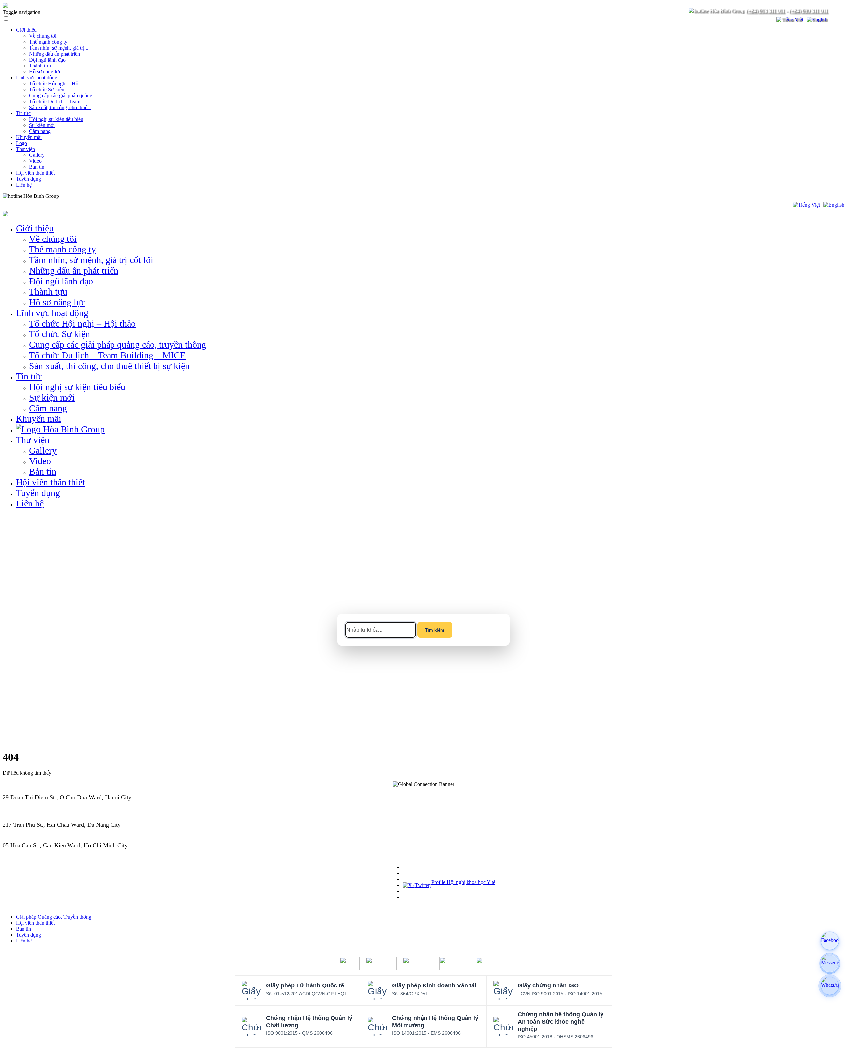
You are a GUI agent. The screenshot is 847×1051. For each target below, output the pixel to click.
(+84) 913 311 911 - (27, 804)
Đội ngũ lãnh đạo (47, 60)
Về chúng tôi (42, 36)
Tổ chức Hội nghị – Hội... (56, 83)
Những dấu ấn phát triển (54, 54)
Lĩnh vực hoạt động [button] (52, 313)
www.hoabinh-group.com (33, 852)
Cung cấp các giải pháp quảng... (62, 95)
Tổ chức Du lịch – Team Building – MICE (107, 355)
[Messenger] (830, 963)
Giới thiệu (26, 30)
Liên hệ (24, 185)
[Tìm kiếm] (767, 19)
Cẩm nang (40, 131)
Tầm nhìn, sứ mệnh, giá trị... (58, 48)
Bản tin (36, 167)
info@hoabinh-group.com (34, 831)
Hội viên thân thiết (35, 173)
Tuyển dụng (28, 179)
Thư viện (25, 149)
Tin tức (23, 113)
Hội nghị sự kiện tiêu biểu (56, 119)
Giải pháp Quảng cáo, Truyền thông (53, 917)
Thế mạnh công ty (48, 42)
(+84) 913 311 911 (765, 10)
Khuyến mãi (29, 137)
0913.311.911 (74, 196)
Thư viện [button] (32, 440)
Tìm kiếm (434, 630)
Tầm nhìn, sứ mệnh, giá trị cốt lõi (91, 260)
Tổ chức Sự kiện (46, 89)
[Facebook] (830, 941)
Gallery (37, 155)
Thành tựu (40, 65)
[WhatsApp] (830, 986)
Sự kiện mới (42, 125)
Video (35, 161)
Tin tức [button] (29, 376)
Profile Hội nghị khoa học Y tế (463, 882)
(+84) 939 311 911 (808, 10)
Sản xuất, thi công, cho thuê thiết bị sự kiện (109, 366)
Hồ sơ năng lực (45, 71)
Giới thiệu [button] (35, 228)
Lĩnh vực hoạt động (36, 77)
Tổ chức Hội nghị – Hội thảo (82, 323)
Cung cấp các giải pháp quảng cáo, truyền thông (117, 344)
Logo (21, 143)
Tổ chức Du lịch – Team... (56, 101)
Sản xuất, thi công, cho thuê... (60, 107)
